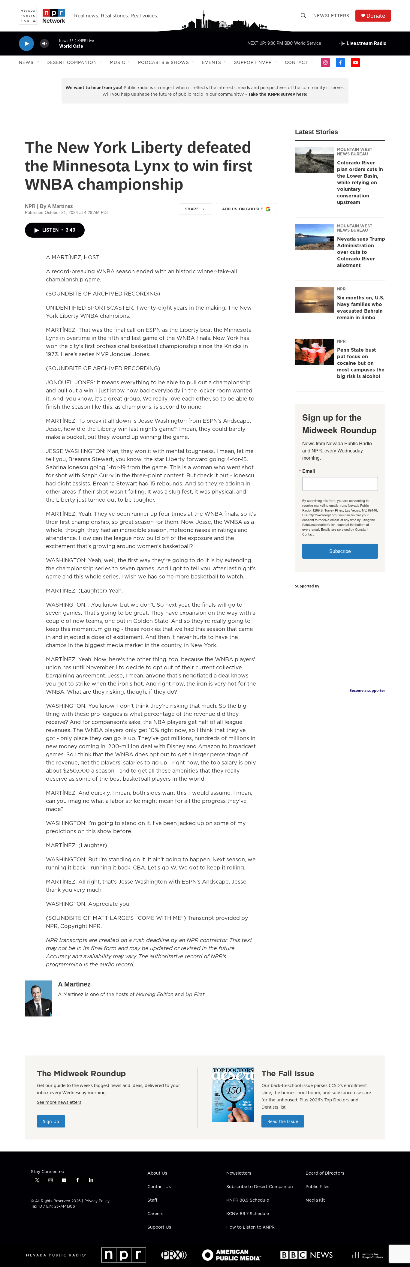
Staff (152, 1200)
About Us (157, 1173)
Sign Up (51, 1121)
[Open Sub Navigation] (38, 62)
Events (211, 62)
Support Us (159, 1227)
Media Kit (315, 1200)
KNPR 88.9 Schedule (247, 1200)
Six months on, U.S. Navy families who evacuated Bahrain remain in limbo (360, 307)
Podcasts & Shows (163, 62)
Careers (155, 1213)
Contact (296, 62)
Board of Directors (325, 1173)
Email (308, 471)
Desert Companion (72, 62)
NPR (341, 289)
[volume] (44, 43)
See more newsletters (59, 1102)
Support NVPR (253, 62)
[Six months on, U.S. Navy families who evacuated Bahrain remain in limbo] (314, 300)
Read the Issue (282, 1121)
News (26, 62)
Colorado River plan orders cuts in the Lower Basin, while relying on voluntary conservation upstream (360, 182)
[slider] (54, 43)
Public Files (317, 1186)
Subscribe (340, 551)
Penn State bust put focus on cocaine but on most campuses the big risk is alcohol (360, 363)
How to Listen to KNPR (250, 1227)
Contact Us (159, 1186)
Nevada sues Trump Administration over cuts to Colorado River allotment (361, 252)
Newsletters (331, 16)
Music (117, 62)
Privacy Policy (97, 1200)
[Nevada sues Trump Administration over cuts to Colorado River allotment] (314, 237)
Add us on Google (242, 209)
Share (192, 209)
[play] (26, 43)
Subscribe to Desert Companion (259, 1186)
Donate (375, 16)
